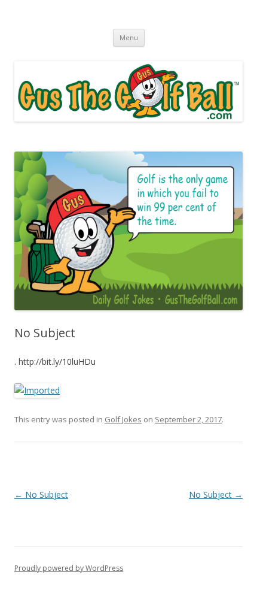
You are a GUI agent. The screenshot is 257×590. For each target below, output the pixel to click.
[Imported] (37, 390)
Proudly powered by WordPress (68, 568)
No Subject (41, 494)
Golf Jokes (123, 419)
